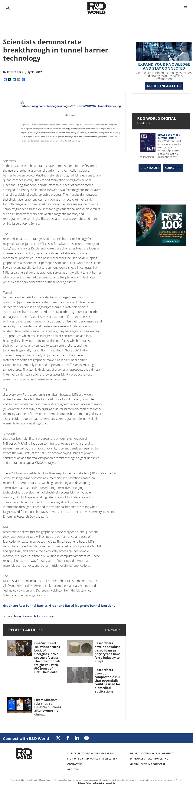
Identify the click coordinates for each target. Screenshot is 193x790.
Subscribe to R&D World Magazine (90, 753)
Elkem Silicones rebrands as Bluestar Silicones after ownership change (47, 707)
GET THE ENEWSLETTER (164, 86)
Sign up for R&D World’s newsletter (92, 758)
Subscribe (173, 168)
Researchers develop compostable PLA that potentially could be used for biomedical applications (107, 680)
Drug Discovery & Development (151, 753)
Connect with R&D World (26, 738)
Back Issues (149, 168)
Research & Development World (96, 8)
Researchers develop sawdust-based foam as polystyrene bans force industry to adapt (108, 652)
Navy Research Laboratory (34, 616)
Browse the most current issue (168, 136)
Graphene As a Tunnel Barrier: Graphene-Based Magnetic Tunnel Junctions (59, 606)
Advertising (98, 783)
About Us (73, 769)
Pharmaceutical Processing (149, 758)
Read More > (112, 630)
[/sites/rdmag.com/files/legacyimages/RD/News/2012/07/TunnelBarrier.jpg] (71, 104)
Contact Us (75, 764)
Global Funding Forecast (147, 764)
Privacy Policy (84, 783)
